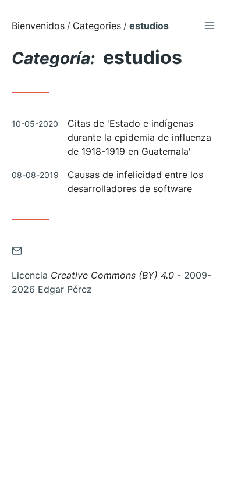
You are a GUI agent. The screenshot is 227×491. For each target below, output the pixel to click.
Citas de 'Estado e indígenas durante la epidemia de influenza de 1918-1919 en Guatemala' (139, 137)
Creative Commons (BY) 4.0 (112, 275)
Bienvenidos (38, 25)
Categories (97, 25)
